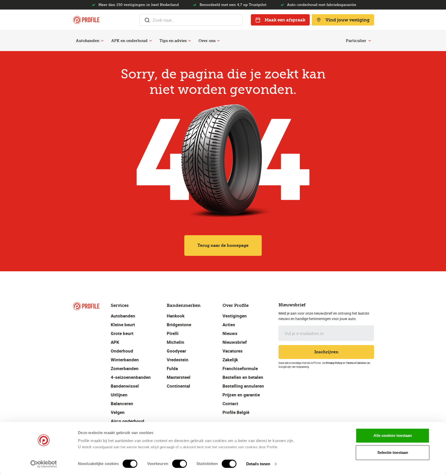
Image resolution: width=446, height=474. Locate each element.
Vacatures (232, 351)
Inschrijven (326, 351)
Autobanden (87, 40)
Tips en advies (173, 40)
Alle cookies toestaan (392, 435)
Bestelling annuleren (243, 386)
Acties (228, 325)
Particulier (356, 40)
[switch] (179, 464)
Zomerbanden (125, 368)
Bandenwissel (125, 386)
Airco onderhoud (127, 421)
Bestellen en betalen (242, 377)
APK (115, 342)
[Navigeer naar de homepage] (86, 20)
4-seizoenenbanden (131, 377)
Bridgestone (179, 325)
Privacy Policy (334, 363)
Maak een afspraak (285, 19)
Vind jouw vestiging (347, 19)
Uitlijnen (119, 395)
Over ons (207, 40)
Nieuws (229, 333)
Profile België (235, 412)
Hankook (176, 316)
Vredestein (177, 360)
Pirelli (173, 333)
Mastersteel (178, 377)
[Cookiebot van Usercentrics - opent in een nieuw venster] (43, 464)
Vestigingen (234, 316)
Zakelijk (230, 360)
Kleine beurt (123, 325)
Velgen (118, 412)
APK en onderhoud (129, 40)
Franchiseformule (240, 368)
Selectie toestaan (392, 452)
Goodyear (176, 351)
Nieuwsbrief (234, 342)
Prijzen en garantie (241, 395)
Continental (178, 386)
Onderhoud (122, 351)
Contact (230, 403)
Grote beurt (122, 333)
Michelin (175, 342)
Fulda (172, 368)
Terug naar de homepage (223, 245)
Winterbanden (125, 360)
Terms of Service (356, 363)
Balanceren (122, 403)
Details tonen (258, 464)
